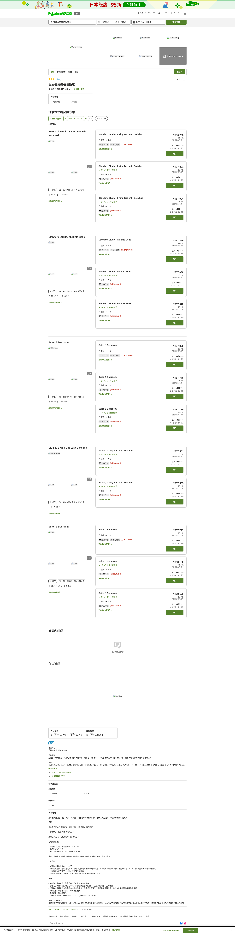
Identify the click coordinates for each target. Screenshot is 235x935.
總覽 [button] (52, 72)
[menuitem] (146, 13)
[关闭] (231, 930)
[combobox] (72, 22)
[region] (117, 930)
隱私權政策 (116, 930)
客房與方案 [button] (61, 72)
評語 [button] (70, 72)
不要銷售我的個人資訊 (128, 916)
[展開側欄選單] (185, 13)
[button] (60, 13)
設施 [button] (76, 72)
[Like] (178, 79)
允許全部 (190, 930)
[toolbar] (113, 22)
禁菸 (90, 119)
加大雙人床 (101, 119)
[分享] (184, 78)
